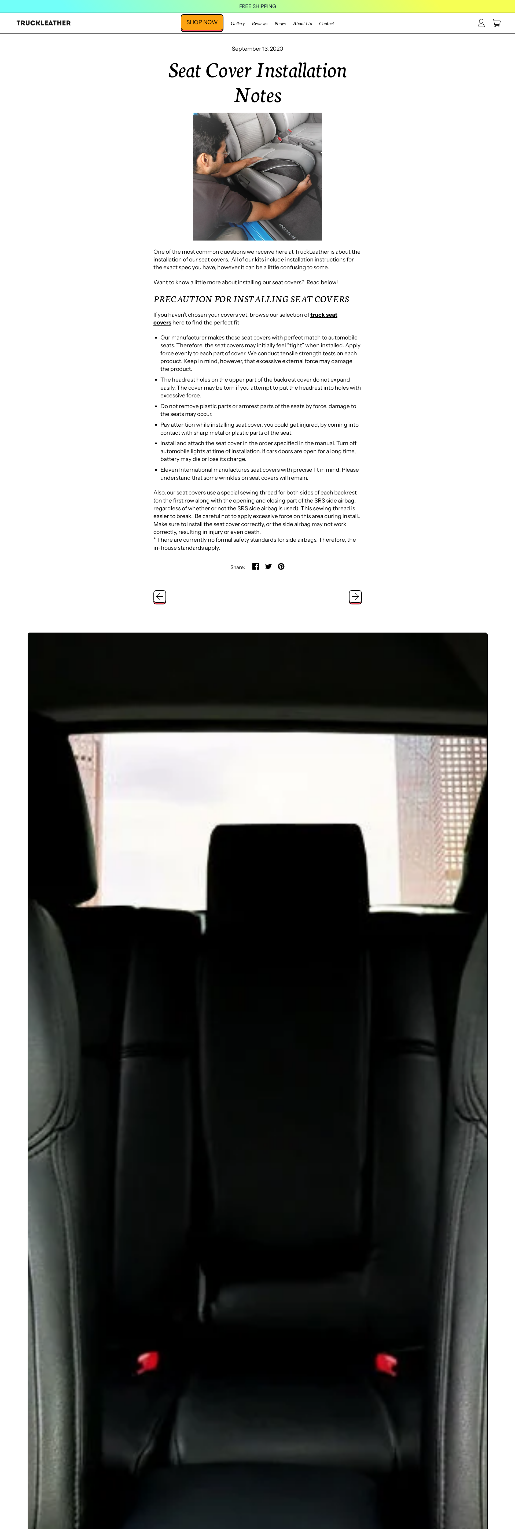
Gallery (238, 23)
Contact (326, 23)
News (280, 23)
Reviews (259, 23)
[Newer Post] (355, 596)
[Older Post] (159, 596)
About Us (302, 23)
